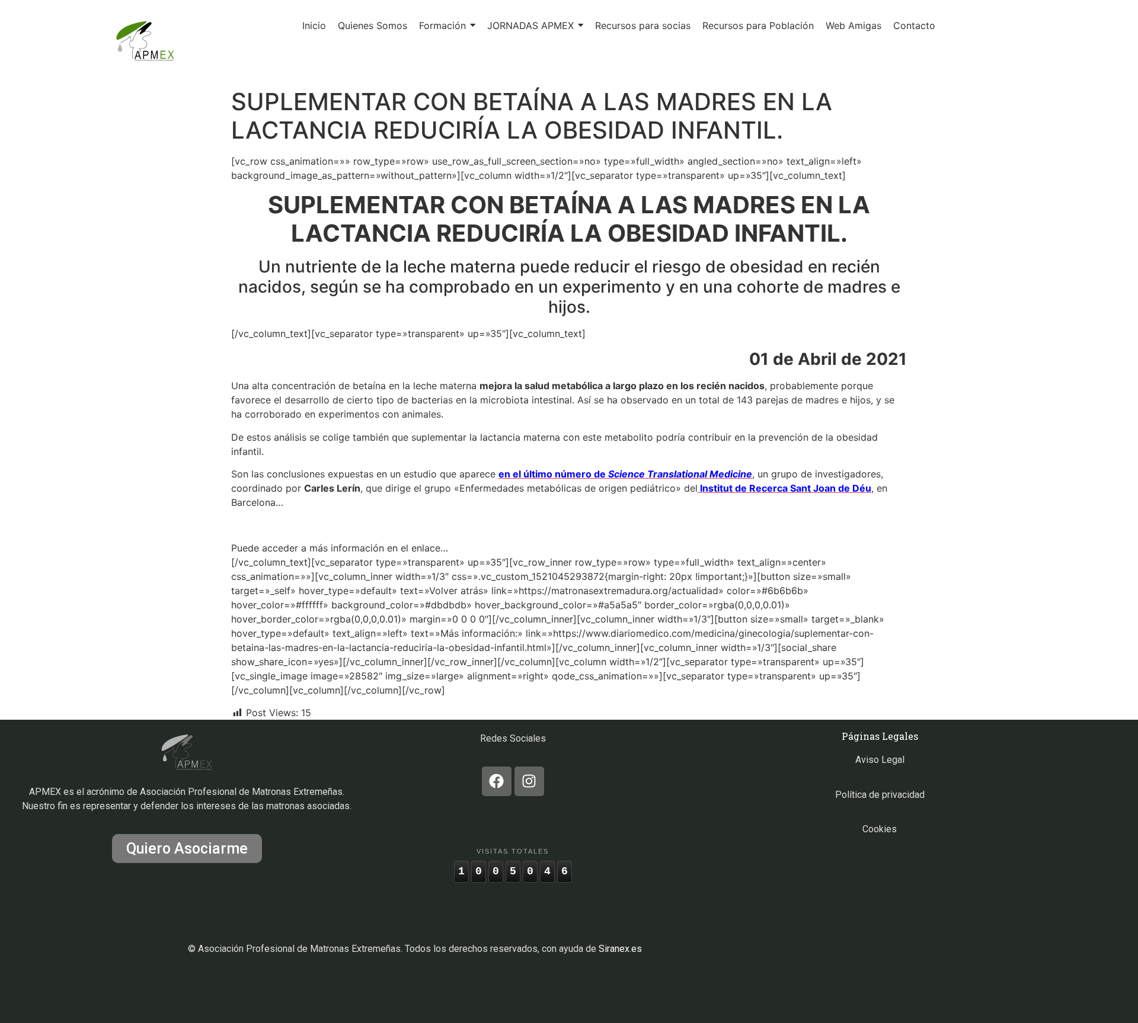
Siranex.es (620, 948)
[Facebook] (497, 781)
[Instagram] (529, 781)
